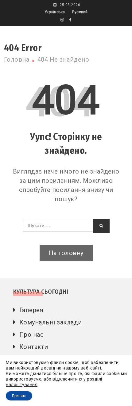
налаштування (21, 384)
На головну (66, 253)
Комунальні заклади (50, 322)
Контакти (33, 346)
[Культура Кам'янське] (62, 20)
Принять (19, 396)
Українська (55, 12)
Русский (80, 12)
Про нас (31, 334)
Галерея (31, 310)
